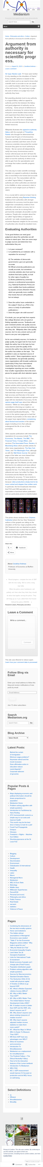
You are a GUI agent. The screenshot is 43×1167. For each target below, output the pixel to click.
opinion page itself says (13, 402)
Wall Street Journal (20, 453)
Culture (27, 36)
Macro (12, 875)
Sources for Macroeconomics (20, 974)
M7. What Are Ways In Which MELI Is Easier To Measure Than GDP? (20, 1032)
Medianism (21, 14)
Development (15, 858)
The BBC (26, 438)
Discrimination (15, 861)
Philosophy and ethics (17, 36)
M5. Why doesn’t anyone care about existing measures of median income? (21, 1015)
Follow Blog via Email (18, 674)
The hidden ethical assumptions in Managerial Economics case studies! (19, 935)
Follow (12, 699)
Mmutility (13, 1102)
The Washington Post (21, 450)
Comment (27, 642)
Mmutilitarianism (16, 1099)
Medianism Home (16, 803)
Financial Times (11, 441)
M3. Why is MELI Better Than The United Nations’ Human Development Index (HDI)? (20, 1000)
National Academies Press (21, 285)
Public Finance (15, 899)
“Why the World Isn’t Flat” (19, 948)
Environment (14, 863)
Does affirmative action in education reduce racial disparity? (19, 766)
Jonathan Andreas (30, 66)
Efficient (13, 1097)
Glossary (13, 832)
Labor (12, 873)
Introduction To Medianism (19, 1066)
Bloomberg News (11, 446)
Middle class (14, 887)
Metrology (13, 885)
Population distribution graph (20, 967)
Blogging (13, 853)
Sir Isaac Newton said (13, 74)
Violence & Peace (16, 909)
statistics (13, 907)
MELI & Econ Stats (17, 882)
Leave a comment (10, 69)
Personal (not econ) (17, 894)
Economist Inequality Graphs (20, 950)
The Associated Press (20, 443)
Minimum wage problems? (19, 757)
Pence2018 (14, 892)
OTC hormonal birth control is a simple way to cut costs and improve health (21, 817)
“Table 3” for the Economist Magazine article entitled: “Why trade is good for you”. (21, 942)
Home (7, 36)
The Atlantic (18, 438)
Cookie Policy (7, 1156)
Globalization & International (20, 866)
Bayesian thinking (29, 197)
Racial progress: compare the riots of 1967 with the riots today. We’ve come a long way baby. (22, 583)
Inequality (13, 870)
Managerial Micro (16, 878)
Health (12, 868)
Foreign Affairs (23, 441)
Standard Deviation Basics (19, 976)
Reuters (32, 443)
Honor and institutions (18, 931)
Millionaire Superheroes (18, 890)
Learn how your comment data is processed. (21, 662)
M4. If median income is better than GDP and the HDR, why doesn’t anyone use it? (21, 1008)
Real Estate (14, 902)
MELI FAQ (13, 1068)
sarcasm (13, 904)
